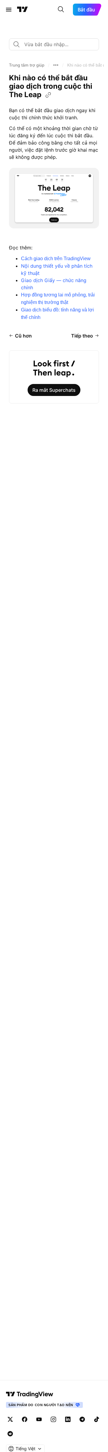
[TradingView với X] (10, 1419)
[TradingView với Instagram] (53, 1419)
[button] (26, 65)
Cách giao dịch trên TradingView (56, 258)
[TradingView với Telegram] (82, 1419)
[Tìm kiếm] (61, 10)
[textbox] (56, 44)
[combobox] (54, 44)
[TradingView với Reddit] (10, 1434)
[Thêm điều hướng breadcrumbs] (55, 65)
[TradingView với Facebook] (24, 1419)
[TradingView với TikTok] (96, 1419)
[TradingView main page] (29, 1394)
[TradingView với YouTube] (39, 1419)
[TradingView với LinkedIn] (68, 1419)
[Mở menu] (9, 10)
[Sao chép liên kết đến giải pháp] (48, 95)
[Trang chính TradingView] (22, 9)
